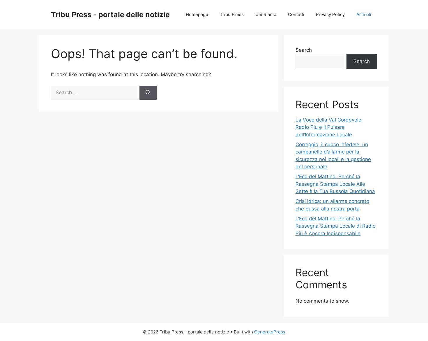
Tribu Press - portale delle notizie (110, 14)
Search (304, 50)
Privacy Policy (330, 14)
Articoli (363, 14)
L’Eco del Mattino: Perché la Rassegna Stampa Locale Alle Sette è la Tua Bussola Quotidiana (335, 184)
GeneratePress (269, 332)
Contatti (296, 14)
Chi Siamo (265, 14)
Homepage (197, 14)
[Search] (148, 93)
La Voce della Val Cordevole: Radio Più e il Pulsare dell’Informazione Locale (329, 127)
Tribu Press (232, 14)
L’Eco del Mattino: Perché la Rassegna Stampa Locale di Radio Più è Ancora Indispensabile (336, 226)
